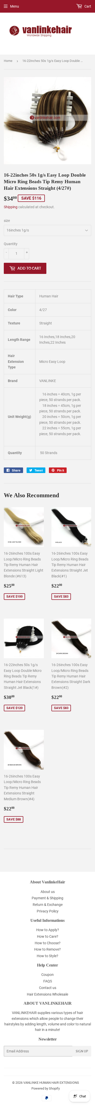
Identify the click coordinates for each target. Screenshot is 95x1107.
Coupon (47, 975)
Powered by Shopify (45, 1088)
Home (8, 61)
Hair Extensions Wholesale (47, 994)
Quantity (10, 244)
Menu (14, 6)
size (7, 221)
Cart (87, 6)
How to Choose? (48, 943)
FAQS (47, 981)
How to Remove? (47, 949)
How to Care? (47, 936)
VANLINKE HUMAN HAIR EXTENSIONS (51, 1083)
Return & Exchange (48, 905)
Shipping (10, 207)
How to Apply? (47, 930)
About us (48, 892)
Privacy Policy (48, 911)
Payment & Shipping (47, 898)
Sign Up (82, 1051)
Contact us (47, 988)
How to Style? (47, 956)
